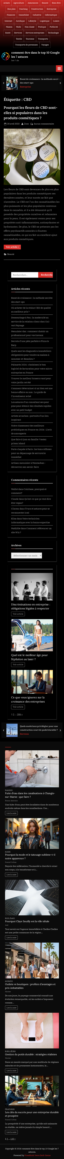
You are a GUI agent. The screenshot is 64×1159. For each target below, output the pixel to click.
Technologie (53, 33)
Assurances (33, 3)
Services (18, 33)
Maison (9, 27)
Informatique (51, 15)
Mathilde (15, 528)
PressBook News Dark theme (38, 1155)
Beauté (45, 3)
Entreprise (51, 9)
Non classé (29, 27)
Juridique (20, 21)
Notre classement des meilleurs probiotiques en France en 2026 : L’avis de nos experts (31, 429)
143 (12, 1139)
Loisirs (56, 21)
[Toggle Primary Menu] (59, 68)
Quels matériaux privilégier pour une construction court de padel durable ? (39, 728)
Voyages (45, 45)
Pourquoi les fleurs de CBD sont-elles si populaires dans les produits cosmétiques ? (30, 112)
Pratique (42, 27)
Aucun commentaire (44, 124)
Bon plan (11, 9)
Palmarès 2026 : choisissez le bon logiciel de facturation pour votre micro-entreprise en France (32, 368)
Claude (14, 498)
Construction (37, 9)
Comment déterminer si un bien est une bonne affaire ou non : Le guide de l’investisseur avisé (32, 392)
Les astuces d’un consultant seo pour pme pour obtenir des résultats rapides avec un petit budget (31, 406)
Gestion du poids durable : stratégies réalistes (31, 1054)
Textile (19, 39)
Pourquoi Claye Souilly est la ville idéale (27, 921)
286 (19, 714)
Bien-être (56, 3)
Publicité (54, 27)
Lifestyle (32, 21)
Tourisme (30, 39)
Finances (11, 15)
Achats (6, 3)
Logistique (44, 21)
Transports (43, 39)
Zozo (26, 123)
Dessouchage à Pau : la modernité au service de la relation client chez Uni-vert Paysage (30, 321)
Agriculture (18, 3)
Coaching (23, 9)
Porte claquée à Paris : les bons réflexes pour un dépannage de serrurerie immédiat (31, 453)
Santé (7, 33)
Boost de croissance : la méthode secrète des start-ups (40, 81)
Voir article (18, 614)
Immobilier (24, 15)
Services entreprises (35, 33)
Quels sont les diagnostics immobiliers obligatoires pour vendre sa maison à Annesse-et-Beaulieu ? (31, 354)
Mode (18, 27)
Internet (8, 21)
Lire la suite (11, 813)
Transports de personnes (26, 45)
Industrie (37, 15)
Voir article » (13, 247)
